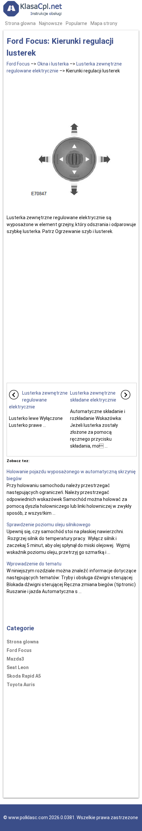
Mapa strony (103, 23)
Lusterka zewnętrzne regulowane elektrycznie (38, 399)
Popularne (76, 23)
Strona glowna (20, 23)
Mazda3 (15, 659)
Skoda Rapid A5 (24, 676)
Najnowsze (50, 23)
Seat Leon (18, 667)
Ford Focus (18, 63)
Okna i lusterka (53, 63)
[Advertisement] (72, 96)
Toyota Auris (21, 684)
